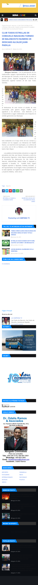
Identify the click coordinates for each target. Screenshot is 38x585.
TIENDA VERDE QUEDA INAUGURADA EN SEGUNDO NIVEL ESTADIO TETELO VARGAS (23, 233)
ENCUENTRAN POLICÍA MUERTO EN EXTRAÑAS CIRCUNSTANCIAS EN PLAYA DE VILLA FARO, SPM (23, 506)
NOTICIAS (4, 479)
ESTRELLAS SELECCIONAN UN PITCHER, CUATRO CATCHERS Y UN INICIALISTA (23, 242)
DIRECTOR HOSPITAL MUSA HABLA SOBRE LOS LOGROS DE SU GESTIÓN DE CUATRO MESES (23, 547)
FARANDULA (22, 472)
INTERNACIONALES (7, 477)
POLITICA (22, 479)
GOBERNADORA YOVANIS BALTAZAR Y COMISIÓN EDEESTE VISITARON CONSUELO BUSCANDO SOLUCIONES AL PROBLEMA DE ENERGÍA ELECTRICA (23, 567)
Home (12, 579)
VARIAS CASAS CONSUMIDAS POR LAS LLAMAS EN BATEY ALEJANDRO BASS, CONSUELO (22, 496)
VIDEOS (4, 482)
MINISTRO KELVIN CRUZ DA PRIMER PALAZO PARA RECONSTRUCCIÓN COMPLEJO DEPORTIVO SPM (22, 557)
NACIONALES (23, 477)
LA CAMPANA (24, 582)
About (18, 579)
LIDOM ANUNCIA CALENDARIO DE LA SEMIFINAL (22, 250)
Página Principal (6, 25)
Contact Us (25, 579)
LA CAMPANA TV (7, 49)
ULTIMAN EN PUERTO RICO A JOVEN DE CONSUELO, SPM (23, 515)
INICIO (21, 475)
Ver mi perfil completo (17, 324)
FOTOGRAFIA (5, 475)
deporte (14, 25)
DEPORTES (5, 472)
